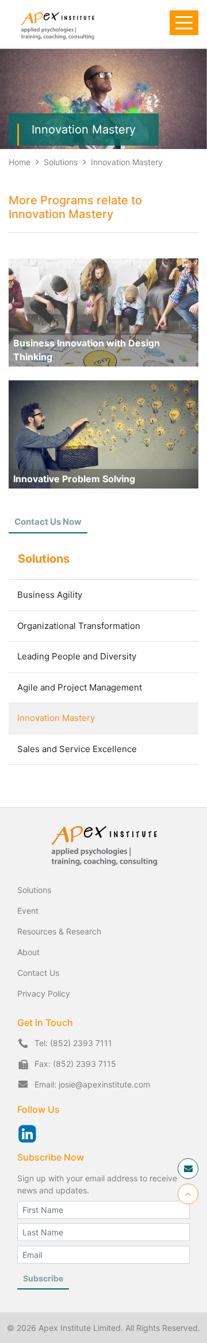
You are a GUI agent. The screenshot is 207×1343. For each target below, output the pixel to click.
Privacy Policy (43, 993)
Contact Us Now (48, 521)
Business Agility (49, 594)
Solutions (62, 162)
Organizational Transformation (78, 625)
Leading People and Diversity (76, 656)
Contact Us (38, 973)
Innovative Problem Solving (74, 478)
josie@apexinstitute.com (104, 1084)
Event (28, 910)
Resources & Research (59, 931)
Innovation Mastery (127, 162)
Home (19, 162)
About (28, 952)
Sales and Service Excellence (77, 748)
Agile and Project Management (79, 687)
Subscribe (43, 1278)
